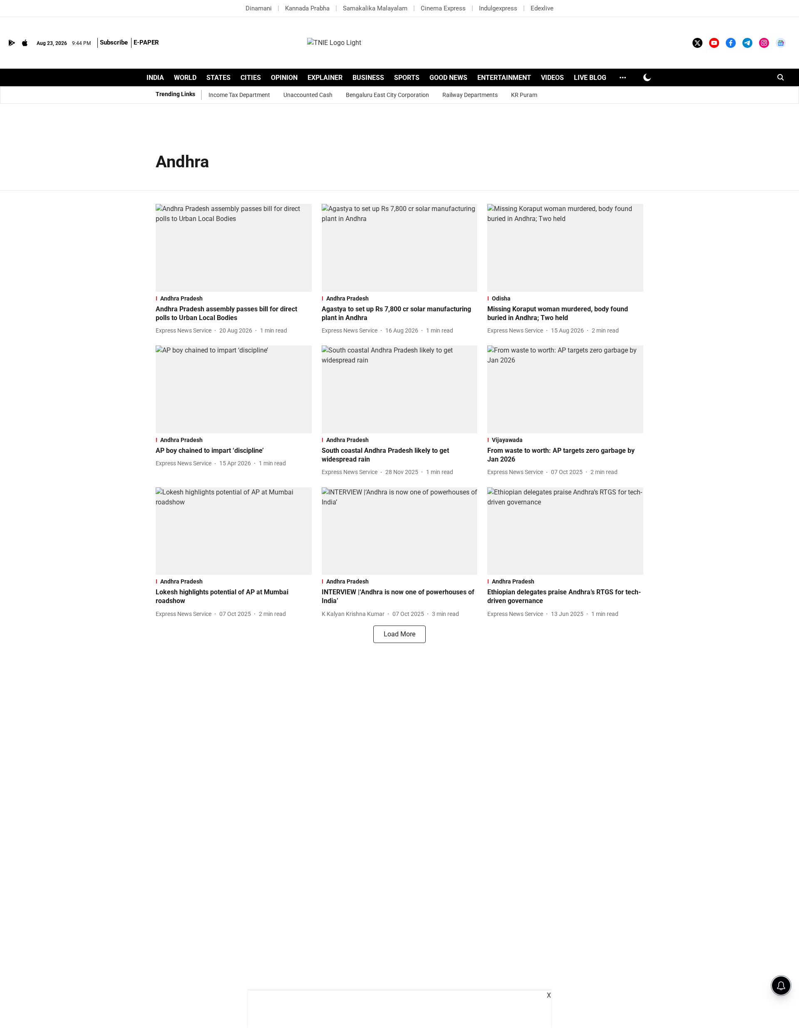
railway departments (470, 95)
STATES (218, 78)
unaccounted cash (308, 95)
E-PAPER (146, 42)
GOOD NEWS (448, 78)
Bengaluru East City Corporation (387, 95)
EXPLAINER (325, 78)
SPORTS (406, 78)
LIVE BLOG (590, 78)
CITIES (251, 78)
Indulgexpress (498, 8)
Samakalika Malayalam (375, 8)
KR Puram (524, 95)
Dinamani (259, 8)
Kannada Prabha (307, 8)
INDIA (155, 78)
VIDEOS (552, 78)
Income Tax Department (239, 95)
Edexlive (542, 8)
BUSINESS (368, 78)
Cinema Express (443, 8)
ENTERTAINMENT (504, 78)
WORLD (185, 78)
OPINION (284, 78)
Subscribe (114, 42)
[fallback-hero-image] (234, 248)
